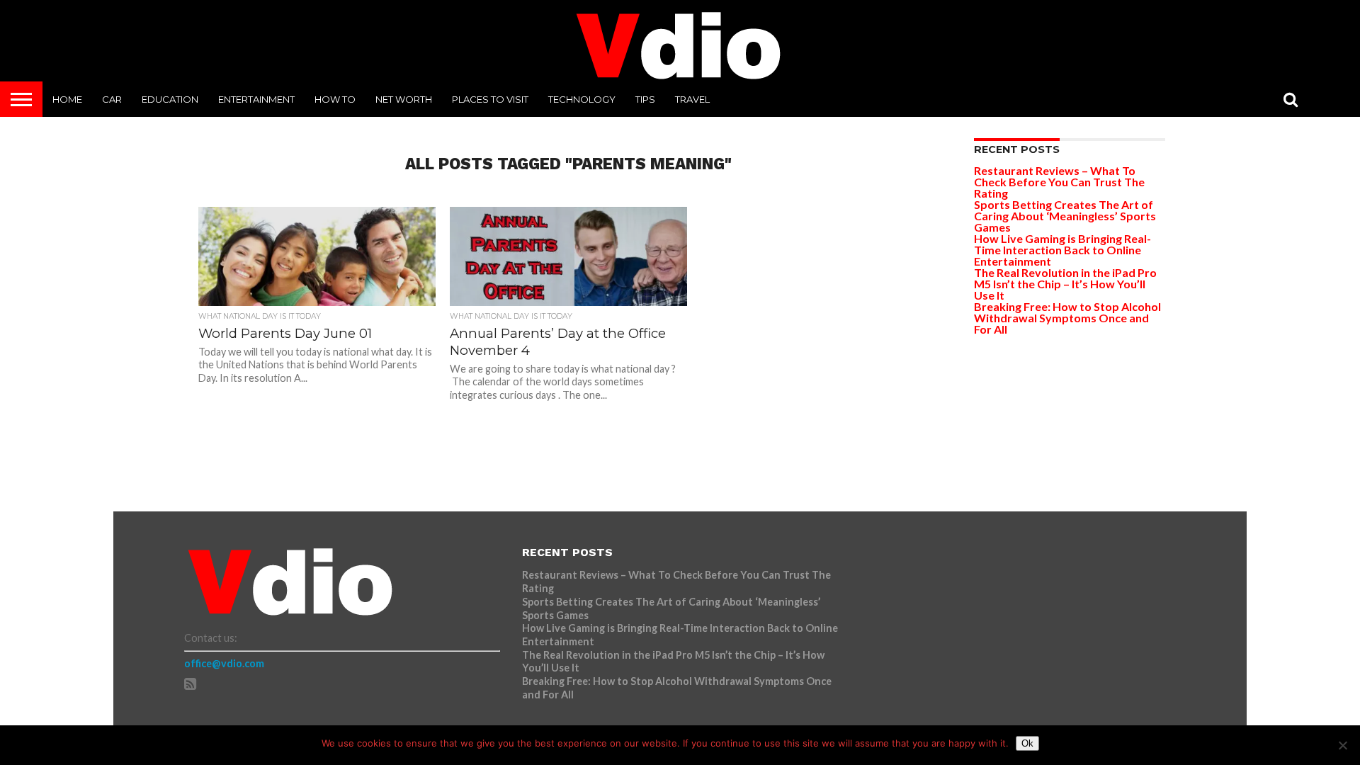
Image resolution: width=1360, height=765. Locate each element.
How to (335, 99)
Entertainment (256, 99)
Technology (582, 99)
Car (112, 99)
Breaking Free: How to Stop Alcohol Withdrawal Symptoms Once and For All (1067, 318)
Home (67, 99)
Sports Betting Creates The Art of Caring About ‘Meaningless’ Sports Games (1065, 216)
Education (170, 99)
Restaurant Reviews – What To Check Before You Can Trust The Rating (1059, 182)
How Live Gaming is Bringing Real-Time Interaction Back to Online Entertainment (1062, 250)
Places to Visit (490, 99)
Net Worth (403, 99)
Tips (645, 99)
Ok (1027, 743)
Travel (692, 99)
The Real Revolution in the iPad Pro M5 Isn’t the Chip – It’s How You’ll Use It (1065, 284)
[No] (1342, 745)
